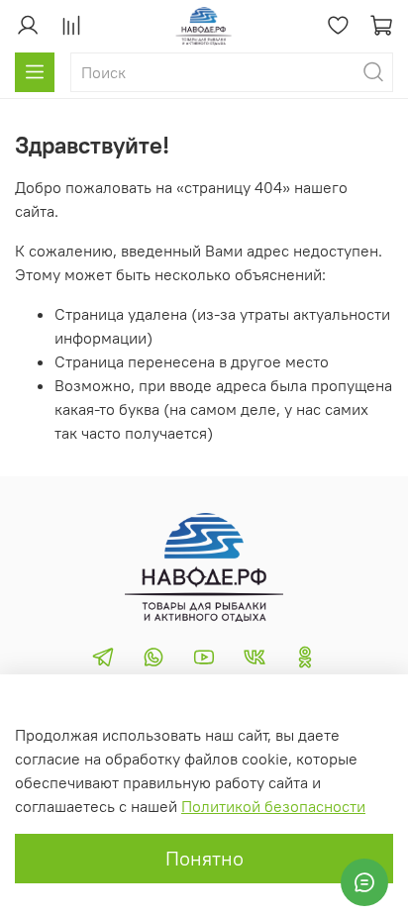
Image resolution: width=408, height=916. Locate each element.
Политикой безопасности (273, 806)
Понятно (204, 858)
